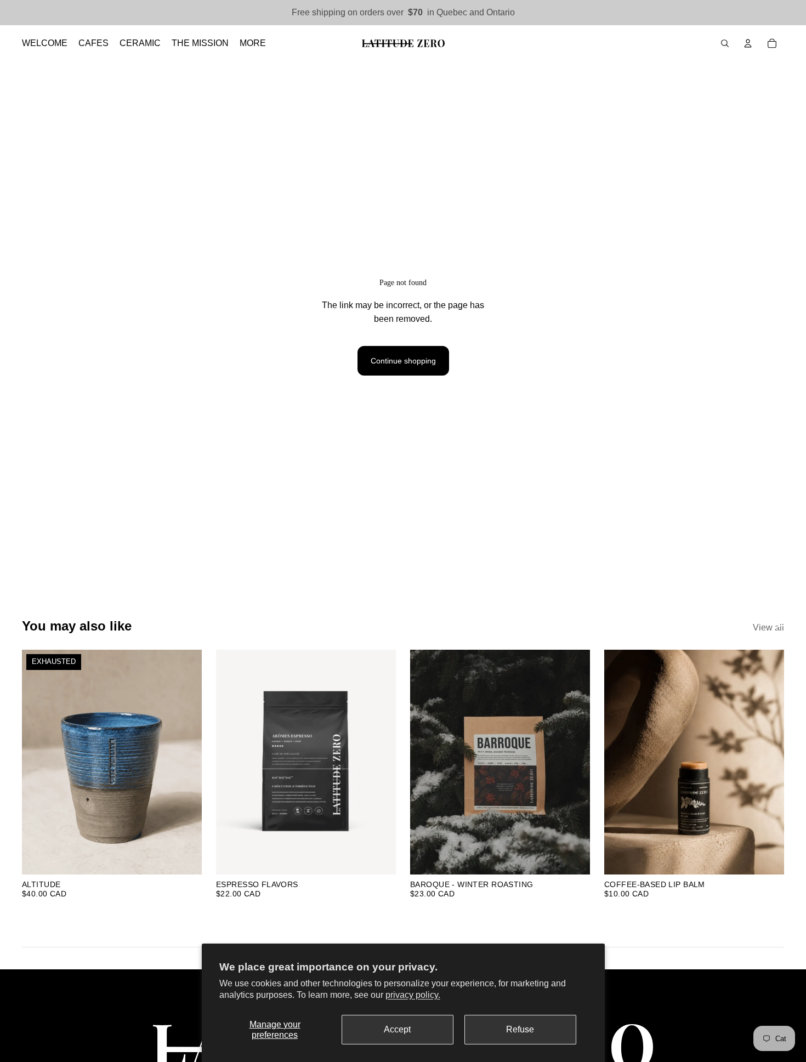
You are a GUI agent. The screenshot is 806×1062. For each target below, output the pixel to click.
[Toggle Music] (783, 637)
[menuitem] (252, 43)
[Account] (748, 43)
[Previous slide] (38, 762)
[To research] (725, 43)
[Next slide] (185, 762)
